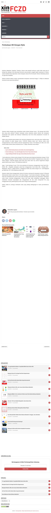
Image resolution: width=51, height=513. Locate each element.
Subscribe (25, 469)
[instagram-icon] (46, 2)
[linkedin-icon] (49, 2)
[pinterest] (10, 220)
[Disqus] (25, 287)
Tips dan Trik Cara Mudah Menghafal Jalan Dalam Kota (19, 400)
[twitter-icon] (43, 2)
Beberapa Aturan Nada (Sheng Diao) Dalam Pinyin (18, 407)
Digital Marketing (6, 19)
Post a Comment (19, 47)
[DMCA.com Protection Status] (5, 507)
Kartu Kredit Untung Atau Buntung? (15, 421)
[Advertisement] (25, 59)
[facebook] (3, 220)
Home (3, 15)
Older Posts (46, 346)
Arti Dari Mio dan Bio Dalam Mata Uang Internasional (19, 380)
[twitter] (7, 220)
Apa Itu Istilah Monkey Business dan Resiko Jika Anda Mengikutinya (19, 149)
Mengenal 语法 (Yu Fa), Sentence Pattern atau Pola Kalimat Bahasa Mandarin (24, 394)
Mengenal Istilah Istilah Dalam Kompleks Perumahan (19, 428)
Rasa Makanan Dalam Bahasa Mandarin (10, 494)
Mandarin (4, 33)
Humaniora (4, 26)
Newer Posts (4, 346)
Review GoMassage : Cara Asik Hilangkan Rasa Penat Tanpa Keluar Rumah (21, 151)
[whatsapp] (13, 220)
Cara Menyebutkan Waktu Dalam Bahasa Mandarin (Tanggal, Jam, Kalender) (24, 414)
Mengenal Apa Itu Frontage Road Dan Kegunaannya (18, 373)
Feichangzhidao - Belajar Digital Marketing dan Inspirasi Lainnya (27, 510)
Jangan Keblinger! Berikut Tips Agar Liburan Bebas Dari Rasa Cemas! (20, 153)
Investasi (4, 29)
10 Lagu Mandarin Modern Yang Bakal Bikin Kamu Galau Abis (21, 366)
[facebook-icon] (41, 2)
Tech (3, 22)
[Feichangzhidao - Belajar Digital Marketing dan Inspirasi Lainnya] (13, 9)
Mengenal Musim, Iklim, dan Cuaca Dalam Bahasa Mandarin (20, 387)
